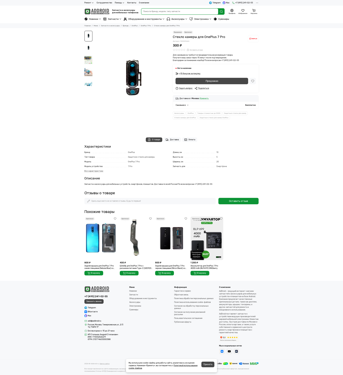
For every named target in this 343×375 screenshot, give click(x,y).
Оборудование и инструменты (145, 19)
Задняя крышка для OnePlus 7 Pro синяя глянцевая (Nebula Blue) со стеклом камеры (99, 267)
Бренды (126, 26)
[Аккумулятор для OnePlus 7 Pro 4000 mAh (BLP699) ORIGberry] (207, 238)
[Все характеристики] (93, 171)
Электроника (201, 19)
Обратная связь (181, 295)
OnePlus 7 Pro (146, 26)
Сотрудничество (104, 3)
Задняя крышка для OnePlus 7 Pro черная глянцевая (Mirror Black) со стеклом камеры (170, 267)
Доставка (174, 140)
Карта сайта (104, 364)
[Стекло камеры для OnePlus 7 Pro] (132, 81)
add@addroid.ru (94, 321)
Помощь (118, 3)
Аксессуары (177, 19)
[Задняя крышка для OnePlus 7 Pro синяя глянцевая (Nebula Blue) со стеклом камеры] (100, 238)
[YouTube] (229, 351)
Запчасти (113, 19)
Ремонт (87, 3)
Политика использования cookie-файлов (192, 302)
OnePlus (135, 26)
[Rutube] (236, 351)
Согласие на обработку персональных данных (191, 307)
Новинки (93, 19)
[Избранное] (252, 81)
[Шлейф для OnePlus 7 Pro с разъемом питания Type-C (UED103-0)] (136, 238)
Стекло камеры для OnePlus (185, 118)
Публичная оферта (182, 322)
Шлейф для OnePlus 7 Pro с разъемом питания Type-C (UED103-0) (136, 267)
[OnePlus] (253, 38)
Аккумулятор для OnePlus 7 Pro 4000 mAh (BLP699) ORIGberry (204, 267)
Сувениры (223, 19)
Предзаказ (212, 81)
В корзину (95, 273)
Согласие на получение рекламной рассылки (189, 313)
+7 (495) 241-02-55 (244, 3)
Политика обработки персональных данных (194, 298)
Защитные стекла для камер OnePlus (214, 118)
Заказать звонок (94, 301)
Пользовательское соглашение (188, 318)
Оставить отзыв (238, 201)
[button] (95, 81)
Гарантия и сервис (182, 291)
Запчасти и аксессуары (110, 26)
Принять (207, 364)
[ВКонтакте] (222, 351)
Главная (87, 26)
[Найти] (221, 11)
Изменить (204, 99)
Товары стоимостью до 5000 (208, 113)
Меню (96, 26)
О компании (144, 3)
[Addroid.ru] (96, 11)
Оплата (192, 140)
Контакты (131, 3)
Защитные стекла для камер (235, 113)
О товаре (156, 140)
